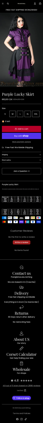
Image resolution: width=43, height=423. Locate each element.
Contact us (21, 273)
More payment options (21, 142)
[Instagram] (21, 419)
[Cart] (40, 3)
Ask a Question (21, 171)
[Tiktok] (25, 419)
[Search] (8, 3)
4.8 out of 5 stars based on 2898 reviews (21, 385)
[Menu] (2, 3)
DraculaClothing (24, 408)
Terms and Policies (21, 413)
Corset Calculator (21, 354)
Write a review (21, 242)
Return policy (6, 160)
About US (21, 339)
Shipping (5, 155)
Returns (21, 313)
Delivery (21, 293)
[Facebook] (17, 419)
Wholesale (21, 369)
